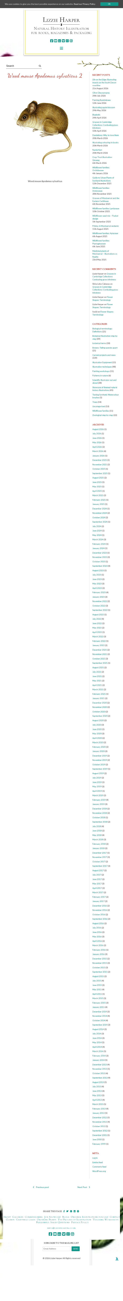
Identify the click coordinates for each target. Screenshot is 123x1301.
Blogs (65, 1216)
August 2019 (98, 773)
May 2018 (97, 835)
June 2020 (97, 729)
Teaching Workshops (105, 1219)
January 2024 (98, 548)
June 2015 (97, 985)
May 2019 (97, 786)
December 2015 (99, 958)
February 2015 (99, 1003)
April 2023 (97, 588)
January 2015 (98, 1007)
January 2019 (98, 804)
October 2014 (98, 1020)
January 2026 (98, 456)
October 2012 (98, 1126)
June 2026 (97, 438)
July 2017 (96, 875)
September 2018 (99, 822)
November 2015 (99, 963)
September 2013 (99, 1078)
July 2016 (96, 928)
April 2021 (97, 685)
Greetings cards (25, 1219)
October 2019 (98, 764)
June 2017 (97, 879)
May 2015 (97, 989)
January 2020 (98, 751)
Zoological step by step (102, 415)
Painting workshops (101, 371)
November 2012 (99, 1122)
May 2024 (97, 535)
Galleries (17, 1216)
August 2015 (98, 976)
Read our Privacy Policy (84, 4)
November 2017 (99, 857)
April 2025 (97, 491)
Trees (94, 402)
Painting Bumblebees (101, 100)
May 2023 (97, 583)
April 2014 (97, 1047)
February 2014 (99, 1056)
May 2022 (97, 627)
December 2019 (99, 756)
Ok (109, 4)
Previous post (42, 1187)
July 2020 (96, 725)
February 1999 (99, 1144)
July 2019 (96, 778)
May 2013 (97, 1095)
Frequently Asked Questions (53, 1222)
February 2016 (99, 950)
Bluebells (96, 115)
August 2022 (98, 614)
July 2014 (96, 1033)
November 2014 (99, 1016)
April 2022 (97, 632)
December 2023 (99, 553)
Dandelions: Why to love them (105, 135)
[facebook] (51, 41)
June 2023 (97, 579)
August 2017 (98, 870)
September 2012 (99, 1130)
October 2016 (98, 914)
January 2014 (98, 1060)
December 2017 (99, 853)
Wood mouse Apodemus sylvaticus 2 (45, 75)
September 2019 (99, 769)
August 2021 (98, 667)
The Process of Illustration (74, 1219)
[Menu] (61, 48)
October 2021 (98, 658)
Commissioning (34, 1216)
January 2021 (98, 698)
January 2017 (98, 901)
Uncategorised (98, 406)
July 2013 (96, 1086)
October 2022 (98, 606)
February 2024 (99, 544)
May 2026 (97, 442)
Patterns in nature (100, 375)
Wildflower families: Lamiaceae (105, 208)
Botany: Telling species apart (104, 348)
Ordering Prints (46, 1219)
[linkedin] (59, 41)
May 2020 (97, 733)
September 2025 (99, 473)
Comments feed (99, 1167)
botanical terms (99, 343)
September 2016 (99, 919)
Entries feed (97, 1162)
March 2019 (97, 795)
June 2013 (97, 1091)
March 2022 (97, 636)
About (7, 1216)
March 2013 (97, 1104)
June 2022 (97, 623)
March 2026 (97, 451)
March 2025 (97, 495)
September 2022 (99, 610)
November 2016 (99, 910)
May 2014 (97, 1042)
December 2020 (99, 703)
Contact (115, 1216)
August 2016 (98, 923)
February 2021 (99, 694)
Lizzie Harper (61, 20)
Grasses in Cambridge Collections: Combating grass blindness (105, 125)
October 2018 (98, 817)
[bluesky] (63, 41)
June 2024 (97, 530)
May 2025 (97, 486)
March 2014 (97, 1051)
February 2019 (99, 800)
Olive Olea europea (101, 93)
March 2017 (97, 892)
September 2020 (99, 716)
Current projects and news (104, 355)
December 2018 (99, 808)
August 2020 (98, 720)
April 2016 (97, 941)
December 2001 (99, 1135)
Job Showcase (52, 1216)
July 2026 (96, 433)
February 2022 (99, 641)
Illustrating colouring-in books (105, 142)
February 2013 (99, 1108)
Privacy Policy (79, 1222)
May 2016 (97, 936)
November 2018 (99, 813)
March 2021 (97, 689)
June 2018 (97, 830)
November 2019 (99, 760)
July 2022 (96, 619)
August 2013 (98, 1082)
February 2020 (99, 747)
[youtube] (55, 41)
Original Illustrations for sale (89, 1216)
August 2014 (98, 1029)
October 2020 (98, 711)
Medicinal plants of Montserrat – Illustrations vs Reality (104, 254)
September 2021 (99, 663)
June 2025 (97, 482)
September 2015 (99, 972)
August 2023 (98, 570)
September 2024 (99, 522)
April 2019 (97, 791)
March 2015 (97, 998)
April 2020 (97, 738)
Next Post (82, 1187)
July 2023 (96, 575)
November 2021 (99, 654)
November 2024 (99, 513)
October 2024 (98, 517)
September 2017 (99, 866)
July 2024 (96, 526)
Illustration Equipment (102, 362)
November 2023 (99, 557)
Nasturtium (97, 150)
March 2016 (97, 945)
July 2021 (96, 672)
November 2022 (99, 601)
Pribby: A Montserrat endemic (105, 226)
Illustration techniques (102, 367)
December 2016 (99, 906)
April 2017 (97, 888)
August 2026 (98, 429)
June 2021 (97, 676)
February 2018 (99, 844)
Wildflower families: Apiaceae (105, 233)
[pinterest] (67, 41)
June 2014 (97, 1038)
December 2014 (99, 1011)
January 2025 (98, 504)
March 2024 (97, 539)
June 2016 (97, 932)
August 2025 (98, 477)
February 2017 (99, 897)
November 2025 (99, 464)
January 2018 (98, 848)
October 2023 (98, 561)
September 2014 (99, 1025)
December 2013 (99, 1064)
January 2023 (98, 597)
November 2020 (99, 707)
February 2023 (99, 592)
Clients (10, 1219)
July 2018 (96, 826)
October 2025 (98, 469)
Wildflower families (100, 411)
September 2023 (99, 566)
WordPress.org (99, 1171)
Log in (95, 1158)
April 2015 (97, 994)
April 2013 (97, 1100)
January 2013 (98, 1113)
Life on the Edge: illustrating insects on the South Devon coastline (104, 82)
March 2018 (97, 839)
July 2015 (96, 980)
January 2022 (98, 645)
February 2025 (99, 500)
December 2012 (99, 1117)
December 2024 (99, 508)
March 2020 (97, 742)
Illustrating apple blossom (103, 107)
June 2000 (97, 1139)
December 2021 (99, 650)
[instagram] (71, 41)
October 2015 (98, 967)
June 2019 (97, 782)
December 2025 (99, 460)
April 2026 (97, 447)
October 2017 (98, 861)
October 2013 (98, 1073)
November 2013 (99, 1069)
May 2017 (97, 883)
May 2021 (97, 680)
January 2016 (98, 954)
